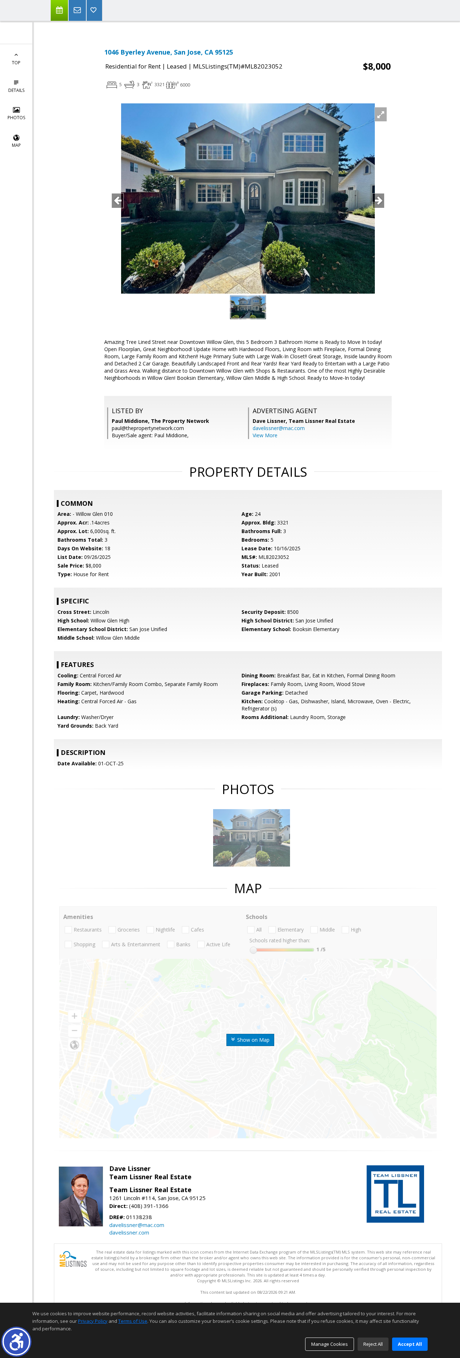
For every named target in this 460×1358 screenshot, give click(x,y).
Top (16, 63)
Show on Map (253, 1039)
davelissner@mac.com (279, 428)
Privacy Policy (92, 1321)
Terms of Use (132, 1321)
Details (16, 90)
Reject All (373, 1344)
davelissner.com (129, 1232)
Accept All (410, 1344)
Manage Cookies (329, 1344)
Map (16, 145)
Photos (16, 118)
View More (265, 435)
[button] (16, 1341)
